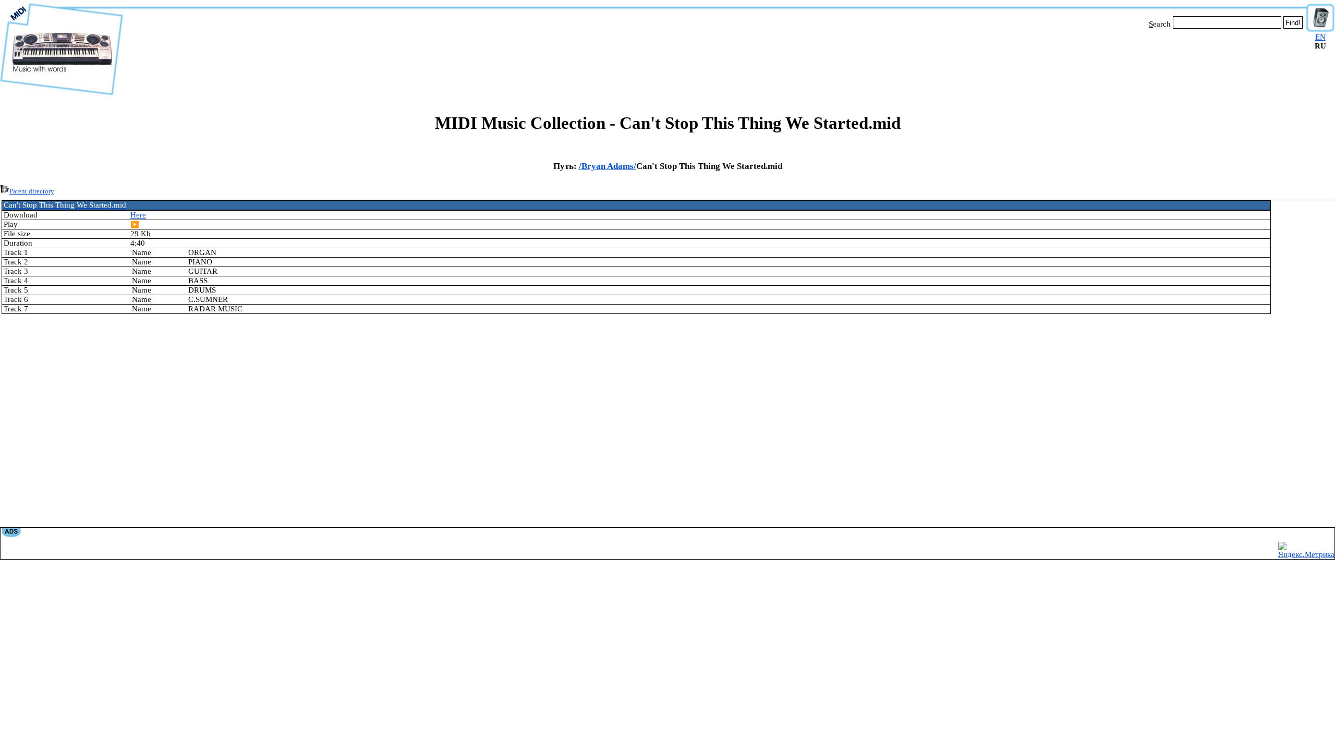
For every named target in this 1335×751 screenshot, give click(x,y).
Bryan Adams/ (608, 166)
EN (1320, 37)
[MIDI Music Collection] (61, 95)
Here (138, 215)
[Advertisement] (714, 61)
